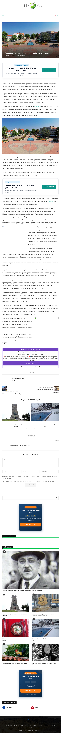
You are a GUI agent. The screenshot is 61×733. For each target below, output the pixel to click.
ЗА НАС (53, 725)
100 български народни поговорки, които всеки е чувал (14, 664)
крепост (51, 230)
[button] (4, 416)
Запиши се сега (30, 524)
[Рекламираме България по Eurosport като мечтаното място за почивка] (45, 603)
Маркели (50, 201)
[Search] (58, 15)
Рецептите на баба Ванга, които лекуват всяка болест (44, 664)
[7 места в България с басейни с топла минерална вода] (45, 412)
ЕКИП (47, 725)
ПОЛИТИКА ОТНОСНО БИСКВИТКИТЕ (16, 725)
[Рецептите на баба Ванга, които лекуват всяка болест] (45, 652)
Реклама (41, 725)
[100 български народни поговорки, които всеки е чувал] (15, 652)
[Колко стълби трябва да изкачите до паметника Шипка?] (16, 412)
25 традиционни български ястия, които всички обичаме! (14, 639)
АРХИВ (30, 728)
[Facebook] (28, 719)
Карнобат (37, 106)
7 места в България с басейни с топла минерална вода (44, 639)
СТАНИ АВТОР (32, 725)
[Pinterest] (55, 15)
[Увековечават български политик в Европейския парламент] (30, 570)
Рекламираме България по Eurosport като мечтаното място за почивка (43, 615)
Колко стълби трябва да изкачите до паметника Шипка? (14, 615)
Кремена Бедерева (10, 55)
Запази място (49, 70)
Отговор (56, 440)
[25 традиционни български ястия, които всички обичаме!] (15, 628)
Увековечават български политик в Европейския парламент (22, 590)
